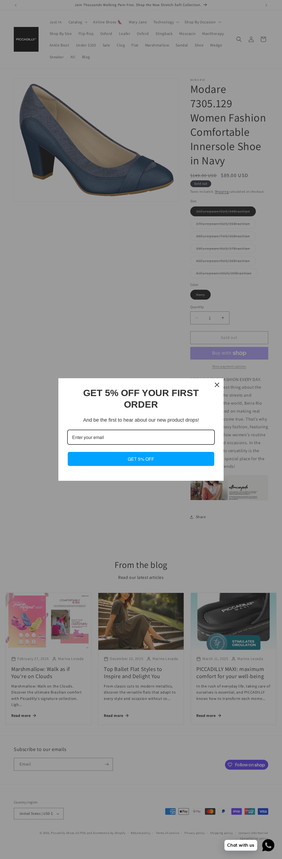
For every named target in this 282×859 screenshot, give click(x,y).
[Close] (217, 384)
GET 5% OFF (141, 459)
